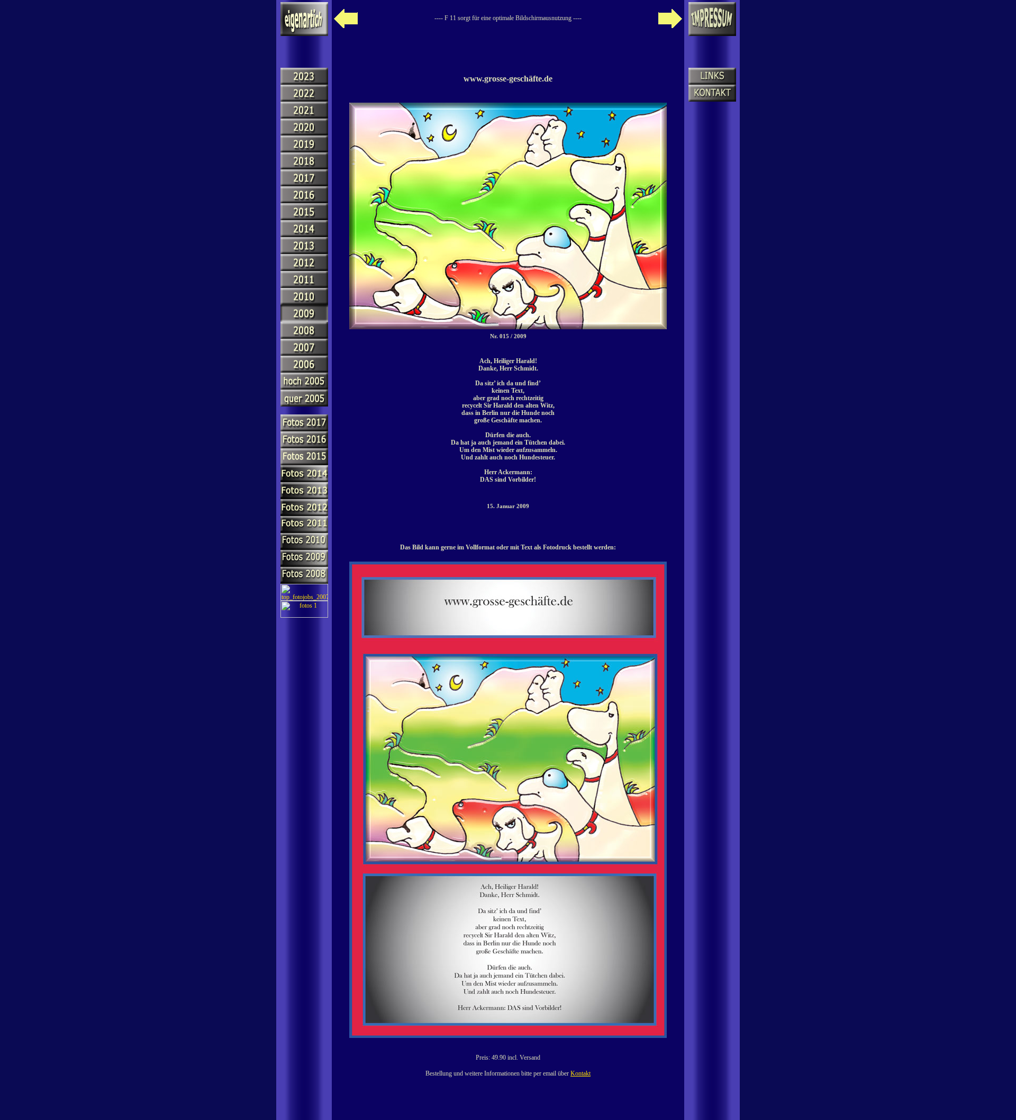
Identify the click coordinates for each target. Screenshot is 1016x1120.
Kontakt (580, 1073)
